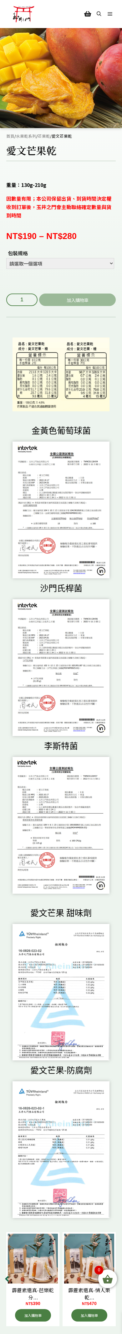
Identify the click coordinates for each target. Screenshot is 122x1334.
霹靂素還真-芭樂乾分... (33, 1294)
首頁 (10, 136)
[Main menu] (110, 14)
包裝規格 (18, 253)
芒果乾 (44, 136)
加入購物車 (78, 300)
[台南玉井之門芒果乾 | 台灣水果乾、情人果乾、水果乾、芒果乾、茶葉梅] (23, 14)
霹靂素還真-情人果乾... (89, 1294)
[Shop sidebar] (87, 14)
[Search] (98, 14)
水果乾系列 (26, 136)
